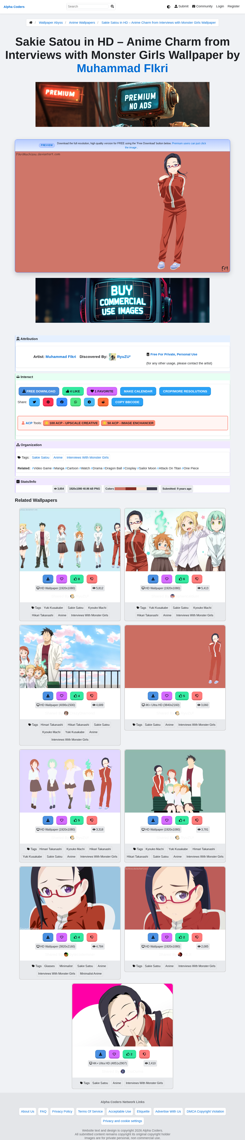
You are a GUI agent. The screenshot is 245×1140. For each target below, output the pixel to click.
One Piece (190, 468)
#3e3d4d (152, 488)
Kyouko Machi (97, 607)
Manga (59, 468)
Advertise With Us (168, 1111)
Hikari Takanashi (42, 615)
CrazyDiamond (82, 713)
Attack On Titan (169, 468)
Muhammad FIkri (122, 68)
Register (234, 6)
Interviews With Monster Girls (88, 457)
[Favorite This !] (166, 937)
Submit (183, 6)
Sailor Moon (147, 468)
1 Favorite (103, 391)
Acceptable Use (120, 1111)
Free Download (40, 391)
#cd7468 (120, 488)
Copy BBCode (127, 402)
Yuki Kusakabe (53, 607)
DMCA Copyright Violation (205, 1111)
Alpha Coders (14, 7)
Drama (97, 468)
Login (220, 6)
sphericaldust (187, 596)
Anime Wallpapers (82, 22)
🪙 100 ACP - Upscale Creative (71, 423)
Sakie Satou (40, 457)
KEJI (187, 954)
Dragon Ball (113, 468)
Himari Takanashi (52, 724)
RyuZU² (124, 357)
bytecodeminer (82, 954)
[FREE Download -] (153, 937)
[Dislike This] (197, 937)
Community (204, 6)
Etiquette (143, 1111)
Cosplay (130, 468)
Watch (85, 468)
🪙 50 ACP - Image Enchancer (128, 423)
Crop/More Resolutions (185, 391)
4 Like (74, 391)
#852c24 (131, 488)
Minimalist (66, 966)
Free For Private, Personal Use (173, 354)
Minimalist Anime (91, 973)
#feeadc (141, 488)
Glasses (49, 966)
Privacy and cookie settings (122, 1121)
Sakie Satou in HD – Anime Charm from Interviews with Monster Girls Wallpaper (159, 22)
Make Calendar (138, 391)
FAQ (43, 1111)
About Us (27, 1111)
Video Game (42, 468)
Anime (58, 457)
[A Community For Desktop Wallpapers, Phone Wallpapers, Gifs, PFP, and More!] (30, 22)
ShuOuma (134, 1071)
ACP (29, 423)
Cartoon (72, 468)
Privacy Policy (62, 1111)
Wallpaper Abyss (51, 22)
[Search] (112, 6)
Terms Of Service (90, 1111)
